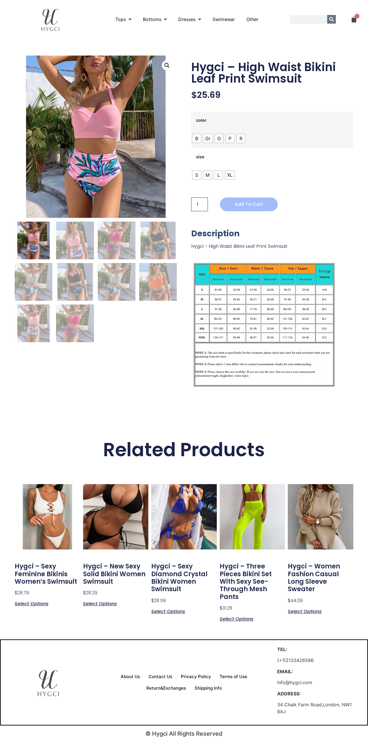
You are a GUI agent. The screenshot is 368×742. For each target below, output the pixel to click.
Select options (32, 603)
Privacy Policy (196, 676)
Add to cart (249, 204)
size (200, 157)
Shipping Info (208, 688)
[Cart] (354, 19)
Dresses (186, 19)
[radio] (196, 138)
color (201, 120)
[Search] (331, 19)
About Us (130, 676)
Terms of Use (233, 676)
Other (252, 19)
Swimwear (223, 19)
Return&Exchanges (166, 688)
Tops (120, 19)
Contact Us (160, 676)
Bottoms (152, 19)
